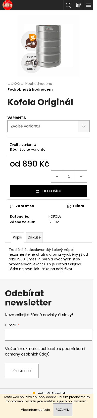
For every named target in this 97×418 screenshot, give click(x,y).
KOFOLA (54, 216)
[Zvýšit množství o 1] (81, 176)
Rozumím (63, 410)
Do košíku (52, 190)
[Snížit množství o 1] (57, 176)
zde (47, 410)
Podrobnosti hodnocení (30, 89)
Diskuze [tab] (34, 237)
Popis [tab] (17, 237)
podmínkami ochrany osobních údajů (45, 351)
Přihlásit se (22, 370)
